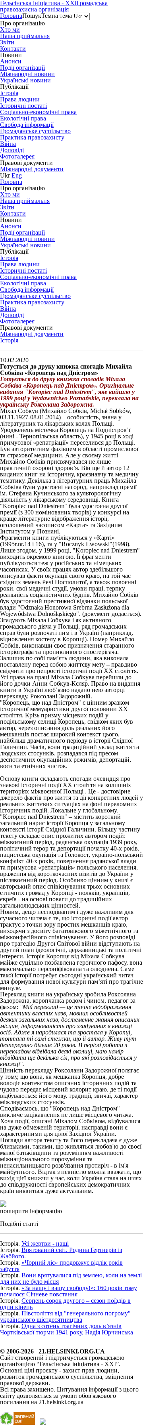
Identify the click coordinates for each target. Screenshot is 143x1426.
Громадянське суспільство (35, 131)
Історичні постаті (23, 105)
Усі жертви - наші (45, 1243)
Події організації (22, 67)
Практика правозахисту (32, 137)
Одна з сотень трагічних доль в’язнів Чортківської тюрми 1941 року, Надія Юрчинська (66, 1329)
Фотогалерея (17, 156)
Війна (8, 143)
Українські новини (25, 80)
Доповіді (12, 150)
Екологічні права (23, 118)
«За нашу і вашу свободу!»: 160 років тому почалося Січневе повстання (68, 1291)
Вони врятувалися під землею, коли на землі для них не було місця (71, 1278)
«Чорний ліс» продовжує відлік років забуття (61, 1265)
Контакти (13, 48)
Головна (11, 15)
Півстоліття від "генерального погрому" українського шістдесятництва (65, 1316)
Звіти (7, 42)
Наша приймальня (25, 35)
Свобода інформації (27, 124)
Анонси (10, 61)
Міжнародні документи (32, 169)
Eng (17, 175)
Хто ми (10, 29)
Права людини (20, 99)
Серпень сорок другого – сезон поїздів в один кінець (65, 1303)
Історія (9, 340)
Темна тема (56, 15)
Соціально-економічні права (38, 112)
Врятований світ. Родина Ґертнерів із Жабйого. (61, 1253)
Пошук (31, 15)
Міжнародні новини (27, 74)
